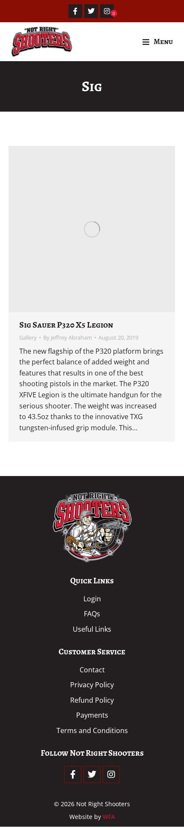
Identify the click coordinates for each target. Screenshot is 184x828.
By (67, 337)
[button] (157, 41)
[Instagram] (107, 11)
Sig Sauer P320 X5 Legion (66, 325)
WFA (109, 817)
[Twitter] (91, 11)
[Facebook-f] (75, 11)
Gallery (28, 337)
